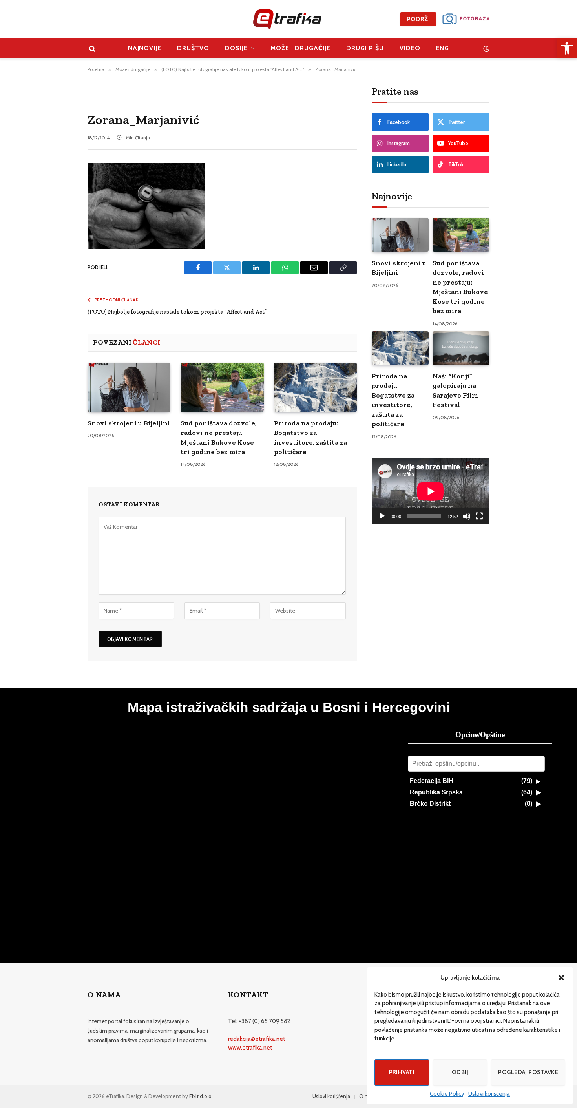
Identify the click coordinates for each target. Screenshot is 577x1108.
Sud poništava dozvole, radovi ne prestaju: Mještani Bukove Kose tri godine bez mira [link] (219, 437)
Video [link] (410, 48)
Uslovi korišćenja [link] (489, 1093)
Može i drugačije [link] (300, 48)
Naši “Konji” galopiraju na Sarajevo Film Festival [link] (455, 390)
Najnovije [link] (145, 48)
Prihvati (402, 1072)
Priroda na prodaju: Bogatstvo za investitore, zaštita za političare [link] (310, 437)
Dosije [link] (236, 48)
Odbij (460, 1072)
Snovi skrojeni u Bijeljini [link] (129, 423)
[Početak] (382, 516)
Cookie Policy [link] (447, 1093)
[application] (430, 491)
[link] (567, 48)
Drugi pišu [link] (365, 48)
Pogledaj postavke (528, 1072)
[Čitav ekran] (479, 516)
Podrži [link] (418, 19)
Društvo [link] (193, 48)
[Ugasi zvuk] (467, 516)
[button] (561, 978)
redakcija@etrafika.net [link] (256, 1038)
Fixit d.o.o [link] (200, 1096)
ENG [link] (442, 48)
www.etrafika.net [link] (250, 1047)
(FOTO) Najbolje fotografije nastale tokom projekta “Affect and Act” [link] (177, 311)
